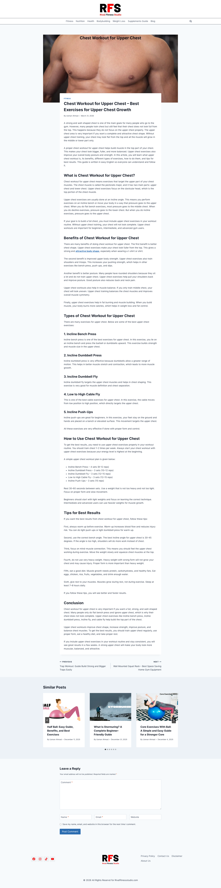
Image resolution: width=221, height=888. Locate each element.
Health (90, 21)
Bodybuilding (103, 21)
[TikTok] (46, 859)
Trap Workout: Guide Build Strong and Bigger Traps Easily (83, 666)
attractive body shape (87, 251)
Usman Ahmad (72, 116)
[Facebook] (34, 859)
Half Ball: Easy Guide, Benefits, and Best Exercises (60, 730)
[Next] (174, 720)
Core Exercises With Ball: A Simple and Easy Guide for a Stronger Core (155, 730)
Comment (67, 782)
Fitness (69, 21)
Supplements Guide (138, 21)
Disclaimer (177, 856)
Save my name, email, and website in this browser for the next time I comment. (99, 824)
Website (135, 817)
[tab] (105, 749)
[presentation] (64, 707)
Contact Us (163, 856)
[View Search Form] (190, 21)
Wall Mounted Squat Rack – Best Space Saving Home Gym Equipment (137, 666)
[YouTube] (52, 859)
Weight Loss (119, 21)
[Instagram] (40, 859)
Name (65, 817)
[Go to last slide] (47, 720)
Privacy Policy (148, 856)
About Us (146, 861)
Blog (153, 21)
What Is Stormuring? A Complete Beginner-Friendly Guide (108, 730)
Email (99, 817)
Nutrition (80, 21)
